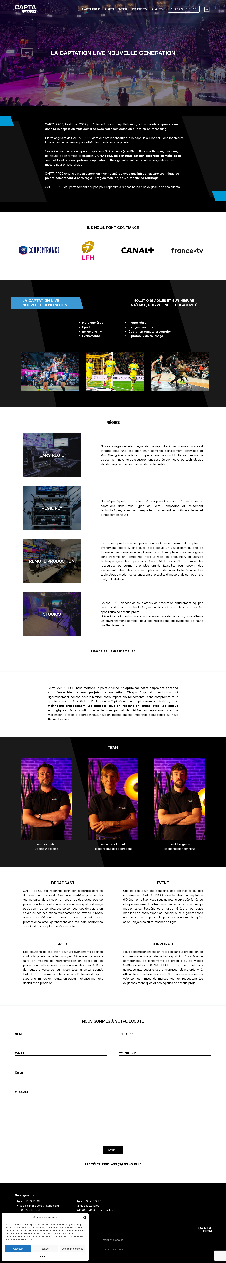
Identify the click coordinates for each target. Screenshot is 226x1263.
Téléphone (127, 1053)
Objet (20, 1072)
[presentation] (11, 252)
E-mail (20, 1053)
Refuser (45, 1248)
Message (22, 1092)
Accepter (18, 1248)
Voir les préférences (72, 1248)
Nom (18, 1034)
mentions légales (113, 1239)
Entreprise (128, 1034)
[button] (83, 1217)
